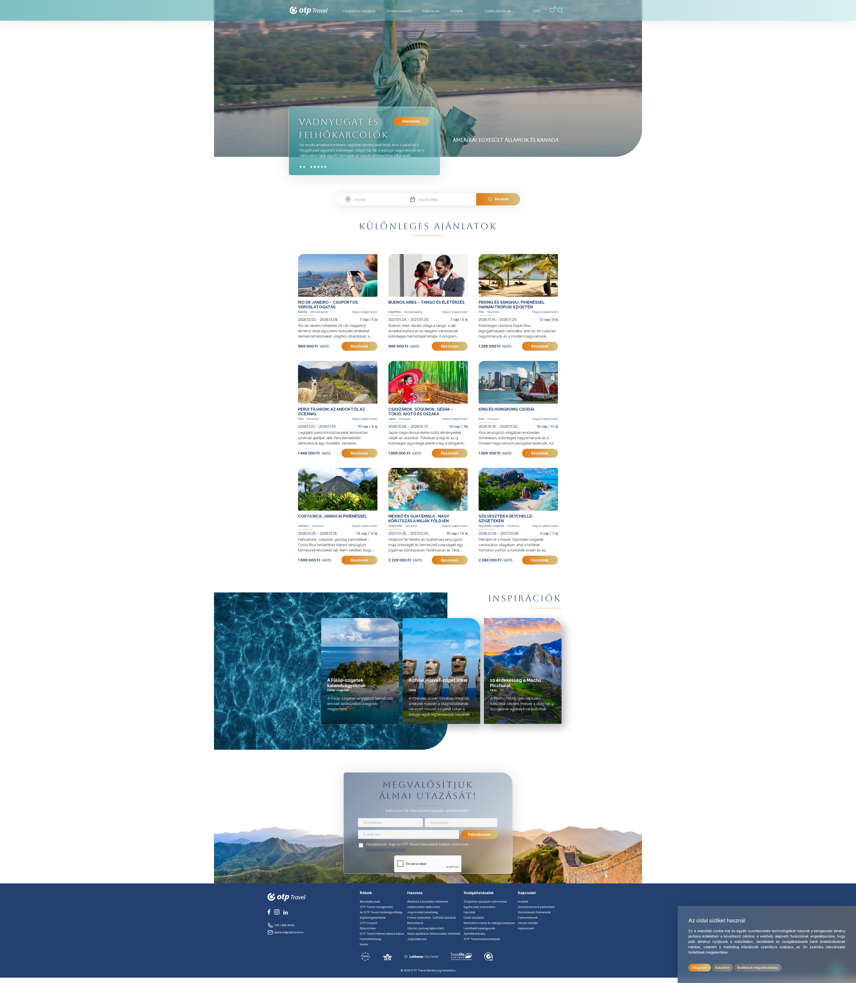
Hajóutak (469, 912)
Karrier (364, 944)
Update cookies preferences (428, 980)
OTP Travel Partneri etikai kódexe (382, 933)
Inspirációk (431, 11)
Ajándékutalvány (474, 933)
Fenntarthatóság (370, 939)
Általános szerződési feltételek (427, 901)
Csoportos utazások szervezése (485, 901)
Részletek (411, 121)
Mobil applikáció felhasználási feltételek (434, 933)
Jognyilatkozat (417, 939)
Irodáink (456, 11)
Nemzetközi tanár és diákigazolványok (489, 923)
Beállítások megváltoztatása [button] (757, 967)
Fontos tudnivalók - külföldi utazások (431, 917)
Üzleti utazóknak (498, 11)
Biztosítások (415, 923)
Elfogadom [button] (700, 967)
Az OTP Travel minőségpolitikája (381, 912)
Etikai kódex (368, 928)
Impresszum (526, 928)
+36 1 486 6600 (283, 925)
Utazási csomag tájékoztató (425, 928)
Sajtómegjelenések (373, 917)
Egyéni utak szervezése (479, 907)
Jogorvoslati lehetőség (422, 912)
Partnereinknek (528, 917)
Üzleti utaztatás (474, 917)
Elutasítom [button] (722, 967)
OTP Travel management (376, 907)
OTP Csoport (368, 923)
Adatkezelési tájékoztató (386, 850)
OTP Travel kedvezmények (482, 939)
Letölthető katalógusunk (479, 928)
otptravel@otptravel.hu (288, 932)
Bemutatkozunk (370, 901)
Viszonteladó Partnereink (534, 912)
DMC (537, 11)
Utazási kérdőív (528, 923)
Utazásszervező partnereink (536, 907)
